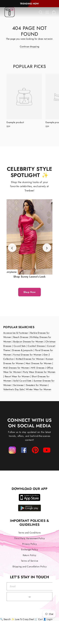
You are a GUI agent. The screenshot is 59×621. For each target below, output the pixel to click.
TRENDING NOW (29, 3)
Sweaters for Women (36, 385)
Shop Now (29, 292)
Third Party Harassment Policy (29, 538)
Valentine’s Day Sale (13, 389)
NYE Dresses (38, 367)
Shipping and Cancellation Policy (29, 566)
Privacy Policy (29, 544)
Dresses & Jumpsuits (22, 350)
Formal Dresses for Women (27, 354)
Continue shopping (29, 46)
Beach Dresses (20, 337)
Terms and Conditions (29, 532)
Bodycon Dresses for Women (28, 341)
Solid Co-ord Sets (22, 380)
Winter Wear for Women (38, 389)
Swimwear (18, 385)
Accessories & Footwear (15, 332)
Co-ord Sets (20, 346)
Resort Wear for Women (17, 376)
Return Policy (29, 555)
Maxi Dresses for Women (39, 363)
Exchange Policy (29, 549)
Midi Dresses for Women (16, 367)
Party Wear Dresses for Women (39, 372)
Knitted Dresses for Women (30, 359)
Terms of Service (29, 560)
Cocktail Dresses (36, 346)
